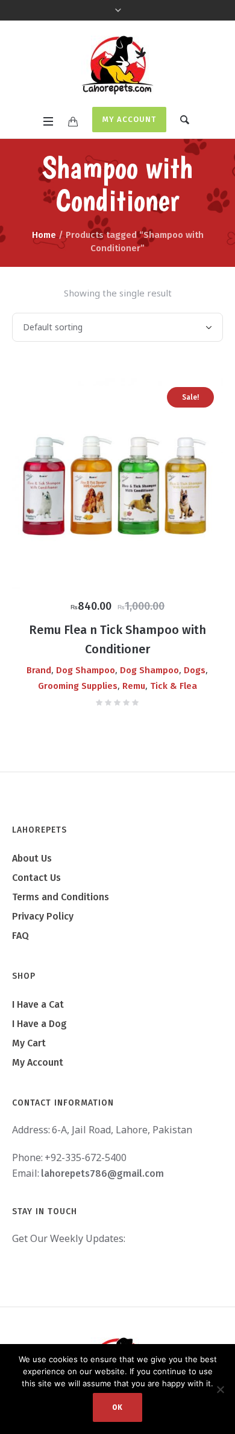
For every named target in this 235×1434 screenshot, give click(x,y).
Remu (133, 685)
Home (44, 234)
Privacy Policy (43, 916)
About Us (32, 858)
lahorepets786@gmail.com (102, 1173)
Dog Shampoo (85, 670)
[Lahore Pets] (117, 65)
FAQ (20, 935)
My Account (129, 119)
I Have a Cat (38, 1004)
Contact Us (36, 877)
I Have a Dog (39, 1023)
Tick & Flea (173, 685)
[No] (220, 1389)
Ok (117, 1407)
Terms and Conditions (60, 897)
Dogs (194, 670)
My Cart (29, 1043)
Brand (39, 670)
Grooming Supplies (78, 685)
